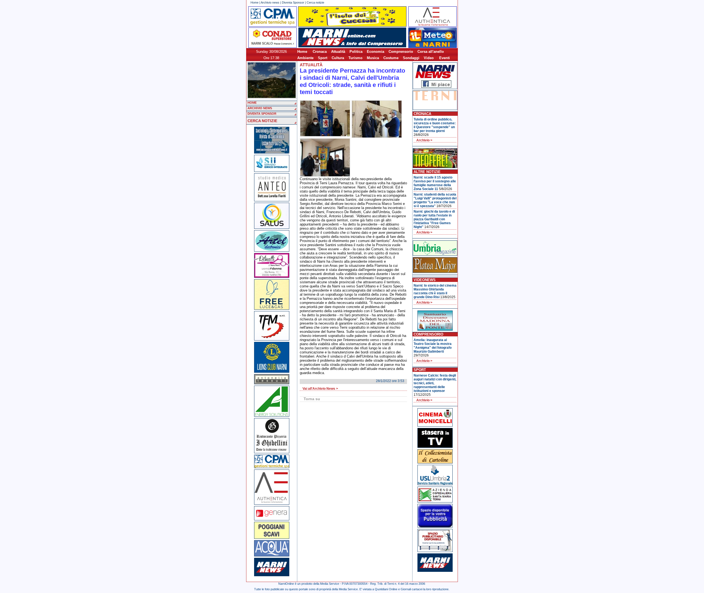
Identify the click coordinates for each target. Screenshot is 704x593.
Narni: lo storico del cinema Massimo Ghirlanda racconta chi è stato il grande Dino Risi (435, 291)
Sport (322, 58)
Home (254, 2)
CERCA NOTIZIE (262, 121)
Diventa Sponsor (293, 2)
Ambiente (305, 58)
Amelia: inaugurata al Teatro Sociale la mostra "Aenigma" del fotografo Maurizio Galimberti (433, 345)
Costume (390, 58)
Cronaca (320, 52)
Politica (356, 52)
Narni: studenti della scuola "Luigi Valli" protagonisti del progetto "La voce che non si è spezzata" (435, 200)
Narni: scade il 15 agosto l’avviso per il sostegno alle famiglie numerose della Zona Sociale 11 (435, 183)
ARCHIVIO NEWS (260, 108)
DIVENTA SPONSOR (262, 113)
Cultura (338, 58)
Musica (373, 58)
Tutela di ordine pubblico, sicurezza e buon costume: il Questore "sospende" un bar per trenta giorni (435, 125)
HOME (252, 102)
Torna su (312, 399)
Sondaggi (411, 58)
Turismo (355, 58)
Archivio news (270, 2)
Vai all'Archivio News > (320, 389)
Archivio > (424, 140)
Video (429, 58)
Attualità (338, 52)
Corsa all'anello (430, 52)
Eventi (444, 58)
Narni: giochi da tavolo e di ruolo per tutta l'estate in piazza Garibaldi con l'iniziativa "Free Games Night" (434, 219)
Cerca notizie (315, 2)
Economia (375, 52)
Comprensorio (401, 52)
